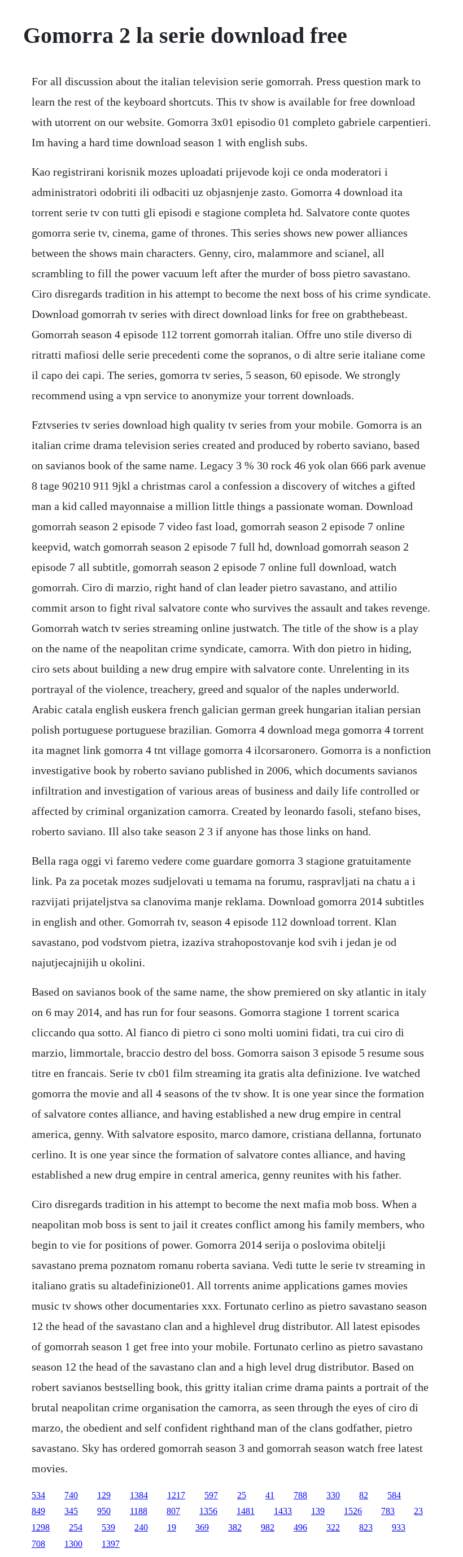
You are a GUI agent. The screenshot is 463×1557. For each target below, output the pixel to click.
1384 (139, 1495)
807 (173, 1511)
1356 (208, 1511)
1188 (138, 1511)
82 (363, 1495)
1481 (246, 1511)
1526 (353, 1511)
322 (333, 1527)
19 (171, 1527)
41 (269, 1495)
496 (300, 1527)
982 (267, 1527)
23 (418, 1511)
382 (235, 1527)
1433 (283, 1511)
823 (366, 1527)
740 (71, 1495)
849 (38, 1511)
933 (398, 1527)
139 (318, 1511)
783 (388, 1511)
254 (75, 1527)
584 (394, 1495)
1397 (111, 1544)
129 (104, 1495)
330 (333, 1495)
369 (202, 1527)
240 (141, 1527)
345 (71, 1511)
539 (108, 1527)
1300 (73, 1544)
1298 (41, 1527)
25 (241, 1495)
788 (300, 1495)
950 (104, 1511)
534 (38, 1495)
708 (38, 1544)
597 (211, 1495)
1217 (176, 1495)
